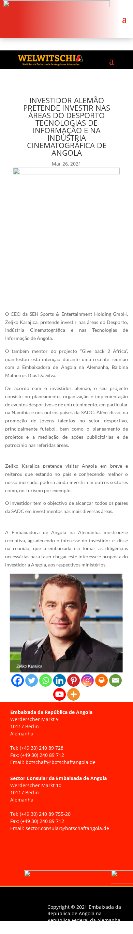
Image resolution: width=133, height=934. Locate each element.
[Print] (101, 680)
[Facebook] (17, 680)
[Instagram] (87, 680)
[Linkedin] (59, 680)
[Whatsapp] (45, 680)
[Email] (115, 680)
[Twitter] (31, 680)
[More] (73, 694)
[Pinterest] (73, 680)
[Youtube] (59, 694)
